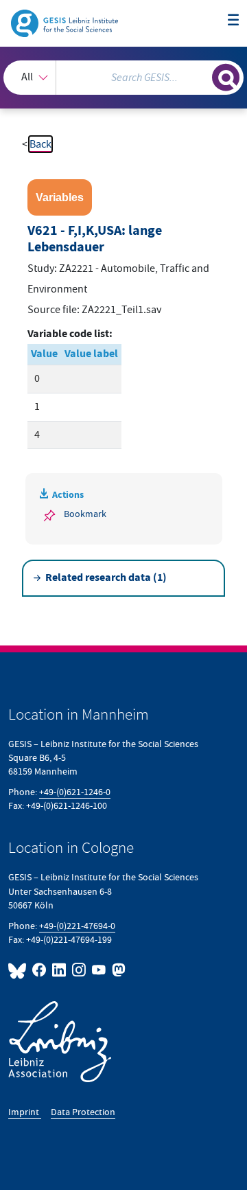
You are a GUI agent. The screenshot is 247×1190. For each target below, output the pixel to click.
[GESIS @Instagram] (79, 970)
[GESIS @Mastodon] (117, 970)
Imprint (24, 1112)
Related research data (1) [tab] (106, 578)
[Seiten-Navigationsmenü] (233, 20)
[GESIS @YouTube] (99, 970)
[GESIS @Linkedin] (59, 970)
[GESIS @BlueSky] (19, 970)
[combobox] (123, 77)
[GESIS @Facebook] (39, 970)
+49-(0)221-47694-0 (77, 925)
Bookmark (85, 513)
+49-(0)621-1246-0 (74, 792)
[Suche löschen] (202, 75)
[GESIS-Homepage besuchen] (65, 22)
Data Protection (83, 1112)
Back (40, 144)
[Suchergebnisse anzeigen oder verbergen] (226, 77)
